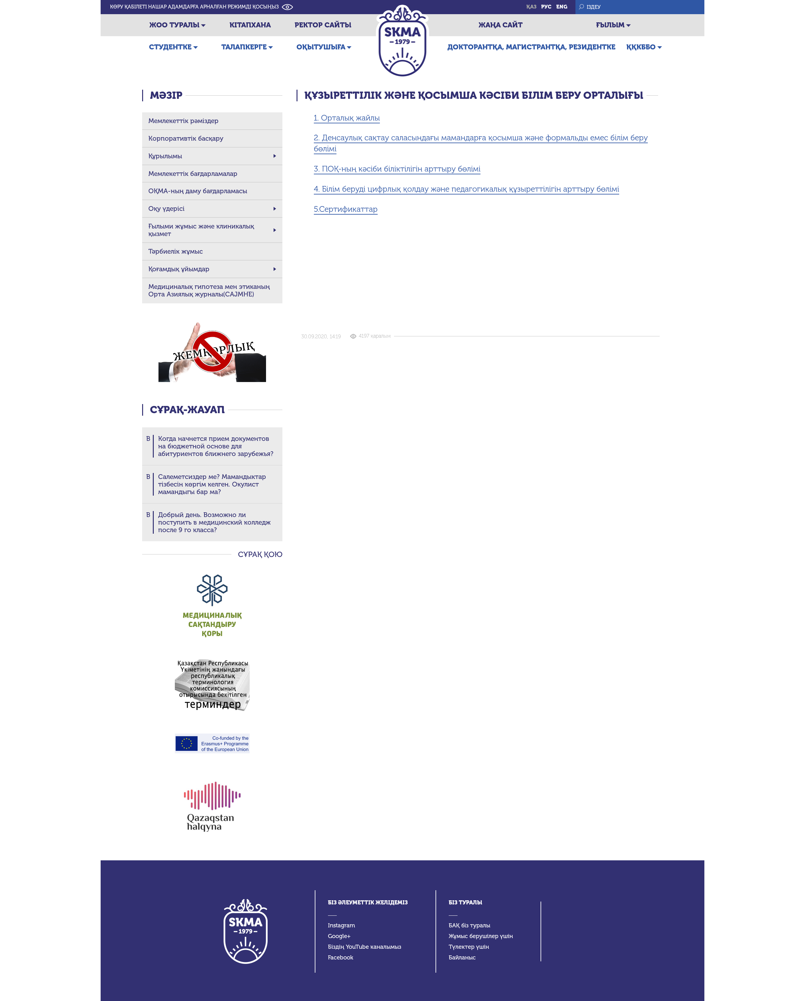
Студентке (170, 47)
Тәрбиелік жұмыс (175, 251)
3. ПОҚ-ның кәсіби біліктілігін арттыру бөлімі (397, 169)
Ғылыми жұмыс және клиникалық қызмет (201, 230)
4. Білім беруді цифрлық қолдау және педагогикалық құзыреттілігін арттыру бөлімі (466, 189)
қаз (531, 7)
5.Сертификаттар (346, 209)
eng (561, 7)
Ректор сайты (323, 25)
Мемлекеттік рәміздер (183, 121)
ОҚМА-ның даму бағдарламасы (197, 191)
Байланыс (462, 957)
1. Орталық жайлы (347, 118)
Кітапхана (250, 25)
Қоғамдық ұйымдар (178, 269)
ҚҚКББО (641, 47)
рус (546, 7)
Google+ (339, 936)
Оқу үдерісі (166, 208)
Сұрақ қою (260, 554)
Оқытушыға (321, 47)
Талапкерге (244, 47)
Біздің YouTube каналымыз (364, 947)
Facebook (340, 957)
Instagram (341, 925)
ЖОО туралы (174, 25)
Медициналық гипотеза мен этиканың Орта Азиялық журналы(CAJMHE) (209, 290)
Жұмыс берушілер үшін (481, 936)
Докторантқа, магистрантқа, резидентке (531, 47)
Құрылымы (165, 156)
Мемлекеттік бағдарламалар (192, 173)
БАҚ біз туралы (469, 925)
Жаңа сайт (501, 25)
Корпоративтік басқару (185, 138)
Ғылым (610, 25)
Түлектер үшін (469, 947)
